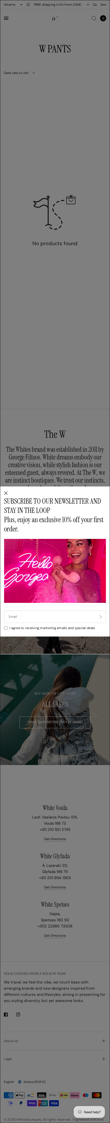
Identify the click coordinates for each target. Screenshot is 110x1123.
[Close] (6, 493)
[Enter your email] (101, 617)
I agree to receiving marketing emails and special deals (52, 628)
